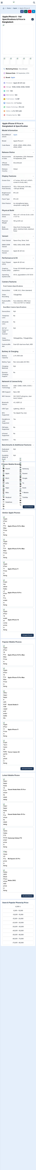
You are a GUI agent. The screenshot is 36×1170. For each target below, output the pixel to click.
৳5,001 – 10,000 (18, 910)
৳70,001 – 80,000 (18, 942)
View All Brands (28, 507)
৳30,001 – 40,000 (18, 926)
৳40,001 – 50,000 (18, 930)
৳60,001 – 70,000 (18, 938)
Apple (13, 77)
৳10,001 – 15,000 (18, 914)
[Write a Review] (32, 19)
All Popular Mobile (27, 768)
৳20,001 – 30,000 (18, 922)
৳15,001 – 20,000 (18, 918)
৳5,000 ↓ (18, 906)
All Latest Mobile (27, 896)
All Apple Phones (27, 635)
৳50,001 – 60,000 (18, 934)
